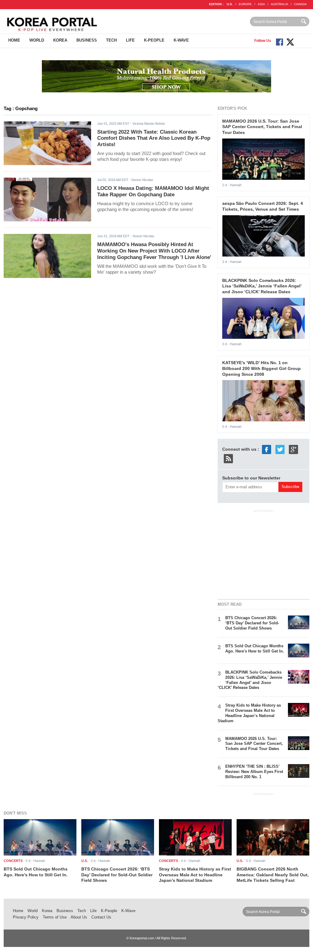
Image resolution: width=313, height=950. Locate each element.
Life (130, 40)
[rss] (228, 458)
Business (86, 40)
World (36, 40)
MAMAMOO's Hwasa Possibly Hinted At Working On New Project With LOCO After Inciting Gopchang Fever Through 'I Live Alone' (154, 251)
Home (14, 40)
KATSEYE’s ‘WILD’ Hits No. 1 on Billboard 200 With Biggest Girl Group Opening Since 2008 (261, 368)
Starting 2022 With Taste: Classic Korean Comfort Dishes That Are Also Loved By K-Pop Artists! (153, 138)
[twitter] (280, 449)
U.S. (230, 4)
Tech (111, 40)
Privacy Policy (26, 917)
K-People (154, 40)
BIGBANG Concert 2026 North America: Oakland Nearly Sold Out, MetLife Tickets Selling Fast (273, 875)
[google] (293, 449)
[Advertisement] (263, 553)
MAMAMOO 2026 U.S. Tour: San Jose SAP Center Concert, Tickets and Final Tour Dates (262, 127)
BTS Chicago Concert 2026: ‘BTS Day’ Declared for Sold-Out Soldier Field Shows (252, 622)
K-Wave (181, 40)
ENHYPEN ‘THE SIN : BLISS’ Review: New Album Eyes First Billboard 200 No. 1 (254, 771)
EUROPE (245, 4)
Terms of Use (55, 917)
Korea (60, 40)
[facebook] (266, 449)
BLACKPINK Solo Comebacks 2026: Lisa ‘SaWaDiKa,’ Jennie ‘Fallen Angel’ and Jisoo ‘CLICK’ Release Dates (261, 286)
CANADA (300, 4)
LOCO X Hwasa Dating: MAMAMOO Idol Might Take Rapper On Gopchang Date (153, 191)
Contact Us (101, 917)
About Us (79, 917)
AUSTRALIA (279, 4)
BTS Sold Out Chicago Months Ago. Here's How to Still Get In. (254, 648)
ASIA (261, 4)
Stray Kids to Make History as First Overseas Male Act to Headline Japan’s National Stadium (249, 713)
